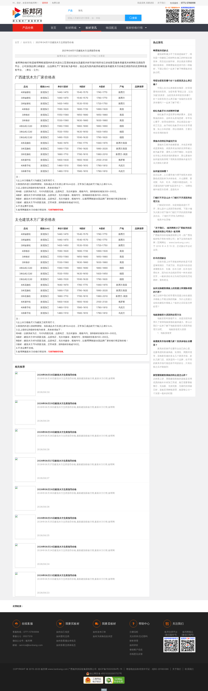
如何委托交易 (62, 636)
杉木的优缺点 (159, 258)
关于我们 (161, 3)
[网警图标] (93, 680)
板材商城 (70, 27)
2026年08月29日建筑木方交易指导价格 (56, 403)
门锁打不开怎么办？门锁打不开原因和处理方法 (172, 199)
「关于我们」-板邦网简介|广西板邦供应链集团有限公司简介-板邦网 (172, 229)
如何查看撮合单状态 (66, 640)
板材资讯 (91, 27)
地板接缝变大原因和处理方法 (167, 314)
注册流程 (134, 631)
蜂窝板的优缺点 (160, 50)
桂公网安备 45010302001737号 (106, 673)
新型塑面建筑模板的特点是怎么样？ (170, 375)
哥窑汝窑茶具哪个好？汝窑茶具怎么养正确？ (172, 82)
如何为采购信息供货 (102, 636)
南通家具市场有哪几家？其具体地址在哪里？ (172, 343)
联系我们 (189, 669)
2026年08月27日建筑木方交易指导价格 (56, 460)
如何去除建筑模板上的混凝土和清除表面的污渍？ (172, 290)
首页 (53, 27)
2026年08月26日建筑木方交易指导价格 (56, 489)
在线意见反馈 (136, 654)
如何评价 (134, 645)
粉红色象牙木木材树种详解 (166, 110)
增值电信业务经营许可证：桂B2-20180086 (147, 669)
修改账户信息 (136, 649)
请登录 (45, 3)
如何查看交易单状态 (66, 645)
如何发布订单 (99, 631)
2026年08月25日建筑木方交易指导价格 (56, 518)
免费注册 (56, 3)
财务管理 (134, 640)
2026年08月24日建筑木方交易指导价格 (56, 546)
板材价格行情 (134, 27)
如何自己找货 (62, 631)
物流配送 (111, 27)
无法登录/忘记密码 (139, 636)
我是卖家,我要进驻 (145, 3)
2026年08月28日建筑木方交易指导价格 (56, 432)
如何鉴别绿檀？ (160, 171)
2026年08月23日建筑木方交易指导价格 (56, 575)
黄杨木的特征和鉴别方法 (165, 141)
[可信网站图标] (115, 680)
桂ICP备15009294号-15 (110, 669)
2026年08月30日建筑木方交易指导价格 (56, 374)
